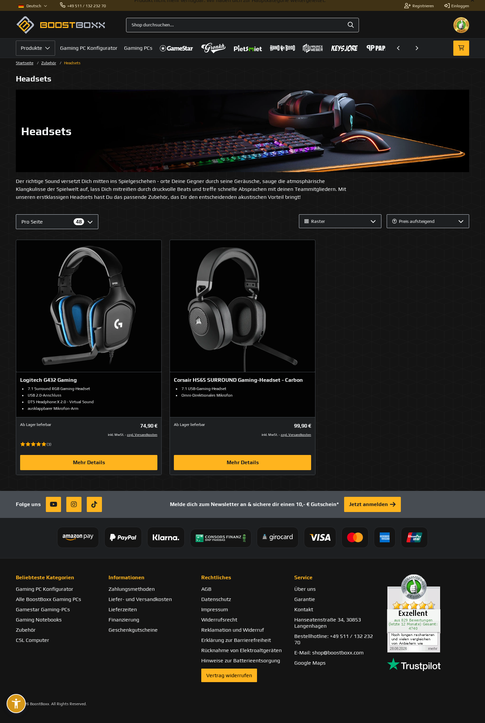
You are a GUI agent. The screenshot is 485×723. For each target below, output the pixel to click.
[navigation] (33, 6)
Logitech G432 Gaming (48, 380)
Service (303, 577)
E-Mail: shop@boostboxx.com (329, 652)
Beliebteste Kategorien (45, 577)
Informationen (127, 577)
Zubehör (48, 63)
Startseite (24, 63)
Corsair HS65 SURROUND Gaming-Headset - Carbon (238, 380)
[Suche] (350, 25)
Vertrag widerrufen (229, 675)
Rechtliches (216, 577)
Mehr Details (89, 462)
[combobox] (242, 25)
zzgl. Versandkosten (142, 435)
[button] (398, 48)
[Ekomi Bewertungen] (428, 613)
